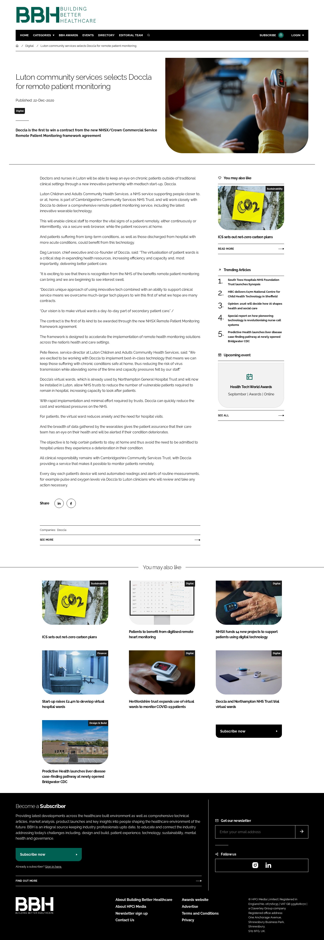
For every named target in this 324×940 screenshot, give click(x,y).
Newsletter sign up (131, 913)
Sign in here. (53, 866)
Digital (20, 110)
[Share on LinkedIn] (59, 503)
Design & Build (98, 723)
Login (295, 35)
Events (88, 35)
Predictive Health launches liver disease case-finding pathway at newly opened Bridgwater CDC (255, 337)
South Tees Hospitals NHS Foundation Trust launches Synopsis (253, 282)
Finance (102, 653)
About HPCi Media (130, 906)
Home (24, 35)
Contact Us (124, 920)
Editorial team (131, 35)
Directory (106, 35)
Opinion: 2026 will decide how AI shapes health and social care (255, 306)
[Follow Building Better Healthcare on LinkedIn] (268, 866)
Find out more (26, 880)
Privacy (188, 920)
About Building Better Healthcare (143, 900)
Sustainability (275, 188)
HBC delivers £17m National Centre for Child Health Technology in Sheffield (254, 294)
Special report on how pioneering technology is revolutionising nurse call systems (254, 320)
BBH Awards (68, 35)
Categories (42, 35)
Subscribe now (232, 731)
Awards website (195, 900)
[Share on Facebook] (71, 503)
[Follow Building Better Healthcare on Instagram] (255, 866)
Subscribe (268, 35)
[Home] (17, 45)
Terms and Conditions (200, 913)
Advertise (190, 906)
